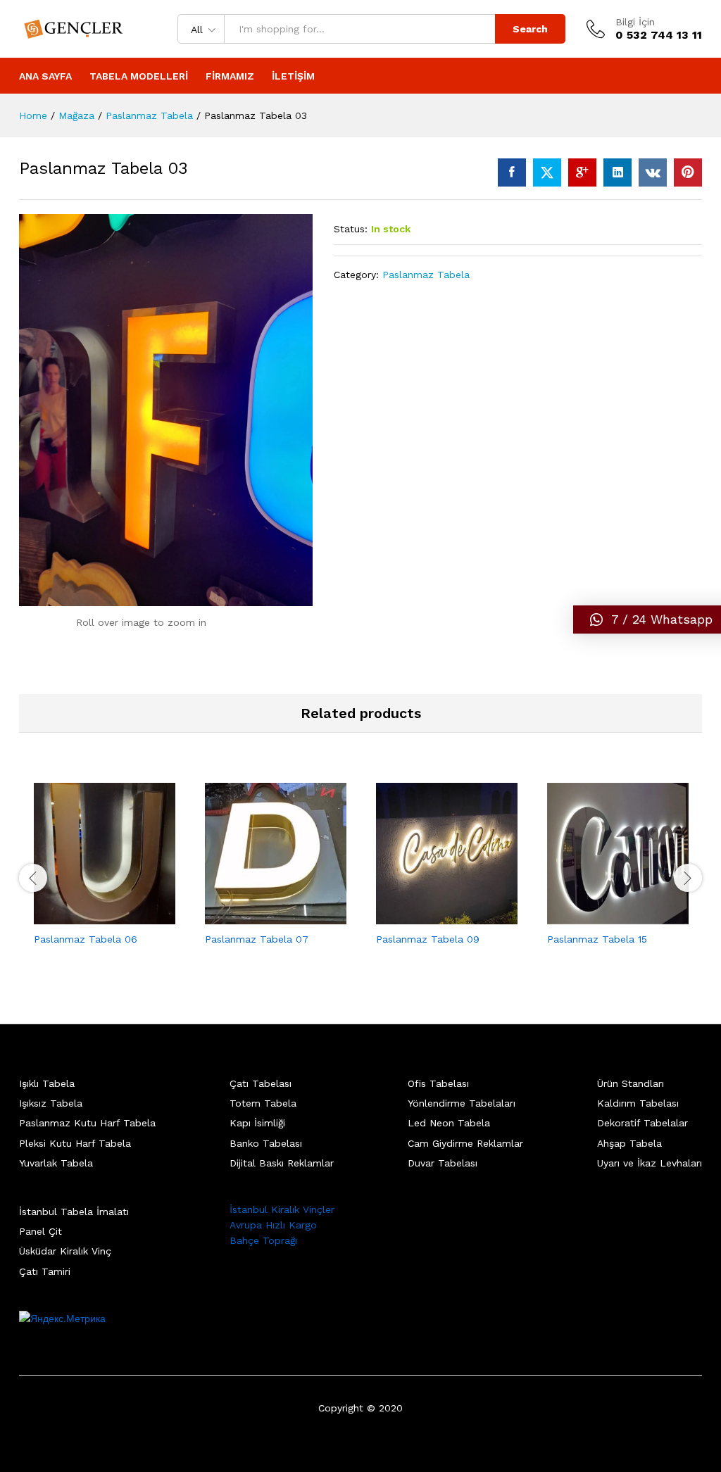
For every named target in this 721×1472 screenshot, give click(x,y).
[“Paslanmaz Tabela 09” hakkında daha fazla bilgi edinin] (431, 916)
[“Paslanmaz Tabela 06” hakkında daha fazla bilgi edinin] (89, 916)
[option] (104, 876)
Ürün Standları (630, 1083)
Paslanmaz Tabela (426, 274)
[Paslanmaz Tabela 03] (512, 172)
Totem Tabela (263, 1103)
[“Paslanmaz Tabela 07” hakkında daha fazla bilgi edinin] (260, 916)
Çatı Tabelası (260, 1083)
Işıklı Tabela (47, 1083)
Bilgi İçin (635, 21)
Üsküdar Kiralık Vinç (65, 1251)
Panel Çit (40, 1231)
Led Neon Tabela (449, 1122)
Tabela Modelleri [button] (138, 76)
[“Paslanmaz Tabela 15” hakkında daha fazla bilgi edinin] (602, 916)
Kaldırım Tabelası (638, 1103)
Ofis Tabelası (438, 1083)
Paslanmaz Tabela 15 (597, 939)
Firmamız (230, 76)
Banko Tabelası (266, 1143)
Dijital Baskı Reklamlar (282, 1163)
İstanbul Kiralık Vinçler (282, 1209)
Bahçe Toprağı (263, 1240)
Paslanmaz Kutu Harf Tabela (87, 1122)
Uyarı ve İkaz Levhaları (649, 1163)
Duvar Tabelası (442, 1163)
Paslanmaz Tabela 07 (256, 939)
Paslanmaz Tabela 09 (427, 939)
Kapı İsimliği (257, 1122)
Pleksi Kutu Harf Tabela (75, 1143)
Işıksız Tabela (50, 1103)
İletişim (293, 76)
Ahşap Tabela (629, 1143)
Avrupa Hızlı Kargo (273, 1225)
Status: (351, 228)
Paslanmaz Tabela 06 (85, 939)
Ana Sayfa (45, 76)
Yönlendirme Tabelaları (461, 1103)
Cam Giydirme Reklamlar (465, 1143)
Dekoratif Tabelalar (642, 1122)
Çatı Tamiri (44, 1271)
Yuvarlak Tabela (56, 1163)
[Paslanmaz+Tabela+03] (547, 172)
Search (530, 28)
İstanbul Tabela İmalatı (74, 1211)
